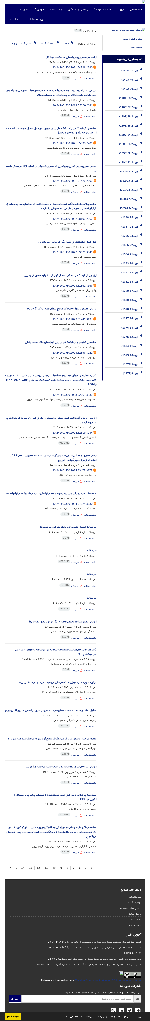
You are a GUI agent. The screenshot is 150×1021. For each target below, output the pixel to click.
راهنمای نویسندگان (78, 9)
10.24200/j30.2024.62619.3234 (73, 432)
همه (67, 43)
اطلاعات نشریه (103, 9)
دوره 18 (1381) (129, 281)
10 (54, 868)
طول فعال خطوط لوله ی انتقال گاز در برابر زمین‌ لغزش (67, 242)
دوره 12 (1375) (129, 336)
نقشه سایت (135, 925)
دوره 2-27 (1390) (128, 199)
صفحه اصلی (136, 9)
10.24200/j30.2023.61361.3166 (73, 285)
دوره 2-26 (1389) (128, 208)
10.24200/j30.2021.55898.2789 (73, 143)
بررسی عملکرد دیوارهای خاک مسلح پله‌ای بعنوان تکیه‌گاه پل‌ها (61, 308)
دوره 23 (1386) (129, 236)
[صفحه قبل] (86, 868)
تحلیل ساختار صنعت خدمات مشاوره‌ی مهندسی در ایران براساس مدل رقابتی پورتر (50, 710)
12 (38, 868)
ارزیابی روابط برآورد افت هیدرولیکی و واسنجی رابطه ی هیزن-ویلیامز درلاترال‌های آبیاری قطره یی (51, 420)
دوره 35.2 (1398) (128, 125)
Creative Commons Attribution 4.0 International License (108, 980)
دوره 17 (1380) (129, 291)
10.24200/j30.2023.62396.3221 (73, 352)
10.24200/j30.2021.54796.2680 (73, 67)
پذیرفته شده (48, 43)
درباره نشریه (134, 902)
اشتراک (15, 998)
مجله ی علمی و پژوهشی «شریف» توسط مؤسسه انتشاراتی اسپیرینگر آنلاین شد (101, 958)
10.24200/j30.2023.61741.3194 (73, 319)
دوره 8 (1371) (130, 373)
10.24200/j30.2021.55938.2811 (73, 105)
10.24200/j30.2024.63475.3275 (73, 470)
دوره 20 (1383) (129, 263)
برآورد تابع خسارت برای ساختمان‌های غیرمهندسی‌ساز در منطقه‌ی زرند (57, 682)
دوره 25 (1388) (129, 217)
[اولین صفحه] (91, 868)
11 (46, 868)
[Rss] (113, 1011)
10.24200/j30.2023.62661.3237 (73, 395)
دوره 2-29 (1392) (128, 180)
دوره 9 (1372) (130, 364)
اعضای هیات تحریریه (130, 908)
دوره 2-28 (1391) (128, 190)
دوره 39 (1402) (129, 89)
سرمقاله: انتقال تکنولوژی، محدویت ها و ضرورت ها (68, 527)
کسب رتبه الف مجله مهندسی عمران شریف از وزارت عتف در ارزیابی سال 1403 (101, 941)
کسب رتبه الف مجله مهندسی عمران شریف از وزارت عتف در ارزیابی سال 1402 (101, 947)
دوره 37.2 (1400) (128, 107)
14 (22, 868)
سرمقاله (91, 550)
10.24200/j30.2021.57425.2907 (73, 181)
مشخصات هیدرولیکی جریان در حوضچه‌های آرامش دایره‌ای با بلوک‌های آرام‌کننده (51, 493)
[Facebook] (137, 1011)
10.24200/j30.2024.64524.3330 (73, 503)
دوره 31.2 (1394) (128, 162)
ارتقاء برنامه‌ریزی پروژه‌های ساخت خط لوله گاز (71, 57)
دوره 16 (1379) (129, 300)
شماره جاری (136, 46)
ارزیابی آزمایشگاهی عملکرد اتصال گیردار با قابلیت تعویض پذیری (60, 275)
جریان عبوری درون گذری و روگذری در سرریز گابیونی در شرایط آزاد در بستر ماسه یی (51, 168)
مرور (121, 9)
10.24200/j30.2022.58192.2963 (73, 219)
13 (30, 868)
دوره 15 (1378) (129, 309)
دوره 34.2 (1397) (128, 135)
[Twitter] (129, 1011)
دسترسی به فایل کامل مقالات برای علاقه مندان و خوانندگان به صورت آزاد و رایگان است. (96, 964)
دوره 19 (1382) (129, 272)
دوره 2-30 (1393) (128, 171)
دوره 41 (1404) (129, 70)
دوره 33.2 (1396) (128, 144)
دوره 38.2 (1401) (128, 98)
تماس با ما (24, 9)
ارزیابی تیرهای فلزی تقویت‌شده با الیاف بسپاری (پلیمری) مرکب (61, 766)
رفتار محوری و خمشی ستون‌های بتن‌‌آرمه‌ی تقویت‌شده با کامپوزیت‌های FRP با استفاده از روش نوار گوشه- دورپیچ (52, 458)
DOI (125, 953)
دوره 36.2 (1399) (128, 116)
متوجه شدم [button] (13, 1016)
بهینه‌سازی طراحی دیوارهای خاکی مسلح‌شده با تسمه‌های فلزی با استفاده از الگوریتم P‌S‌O (54, 797)
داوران (40, 9)
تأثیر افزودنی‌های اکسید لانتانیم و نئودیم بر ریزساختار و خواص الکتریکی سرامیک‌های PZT (55, 652)
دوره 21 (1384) (129, 254)
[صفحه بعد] (16, 868)
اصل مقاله (71, 78)
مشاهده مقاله (90, 78)
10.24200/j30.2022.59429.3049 (73, 252)
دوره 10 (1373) (129, 355)
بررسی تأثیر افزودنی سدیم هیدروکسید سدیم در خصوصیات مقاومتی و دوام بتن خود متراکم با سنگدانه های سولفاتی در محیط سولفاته (51, 93)
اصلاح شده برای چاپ (21, 43)
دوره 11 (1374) (129, 346)
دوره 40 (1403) (129, 79)
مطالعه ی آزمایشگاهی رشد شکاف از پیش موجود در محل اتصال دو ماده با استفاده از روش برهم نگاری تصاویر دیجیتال (51, 130)
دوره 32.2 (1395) (128, 153)
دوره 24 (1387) (129, 226)
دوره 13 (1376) (129, 327)
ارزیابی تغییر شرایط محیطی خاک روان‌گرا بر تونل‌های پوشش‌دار (62, 621)
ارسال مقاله (56, 9)
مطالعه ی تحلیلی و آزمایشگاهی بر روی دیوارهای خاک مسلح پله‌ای (60, 342)
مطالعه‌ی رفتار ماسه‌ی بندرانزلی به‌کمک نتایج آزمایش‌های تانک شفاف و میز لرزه (52, 738)
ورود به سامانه (35, 19)
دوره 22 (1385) (129, 245)
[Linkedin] (121, 1011)
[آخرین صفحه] (10, 868)
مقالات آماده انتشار (132, 38)
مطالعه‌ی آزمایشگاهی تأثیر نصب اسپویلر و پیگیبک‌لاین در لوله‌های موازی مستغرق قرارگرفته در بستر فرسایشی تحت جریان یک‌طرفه (51, 206)
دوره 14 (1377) (129, 318)
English (14, 19)
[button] (64, 1016)
